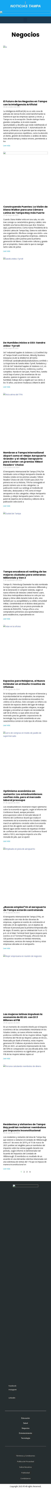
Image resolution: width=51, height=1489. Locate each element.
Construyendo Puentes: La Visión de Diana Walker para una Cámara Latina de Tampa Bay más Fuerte (25, 209)
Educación (25, 1418)
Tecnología (25, 1438)
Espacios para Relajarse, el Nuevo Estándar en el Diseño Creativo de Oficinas (24, 684)
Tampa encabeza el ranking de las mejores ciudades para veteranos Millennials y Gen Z (24, 574)
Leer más (6, 145)
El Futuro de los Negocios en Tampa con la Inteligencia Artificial (25, 103)
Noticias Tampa (25, 6)
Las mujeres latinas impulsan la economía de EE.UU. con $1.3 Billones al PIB (22, 1017)
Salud (25, 1423)
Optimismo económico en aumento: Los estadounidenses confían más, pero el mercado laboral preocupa (22, 795)
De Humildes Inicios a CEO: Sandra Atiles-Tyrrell (24, 344)
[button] (25, 20)
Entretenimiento (25, 1433)
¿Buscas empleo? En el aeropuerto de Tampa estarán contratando (24, 908)
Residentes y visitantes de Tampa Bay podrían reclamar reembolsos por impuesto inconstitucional (24, 1127)
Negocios (25, 1428)
